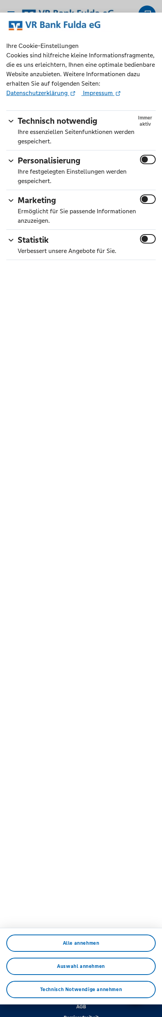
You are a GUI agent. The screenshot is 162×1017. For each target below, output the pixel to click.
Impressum (97, 93)
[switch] (148, 159)
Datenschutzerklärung (37, 93)
